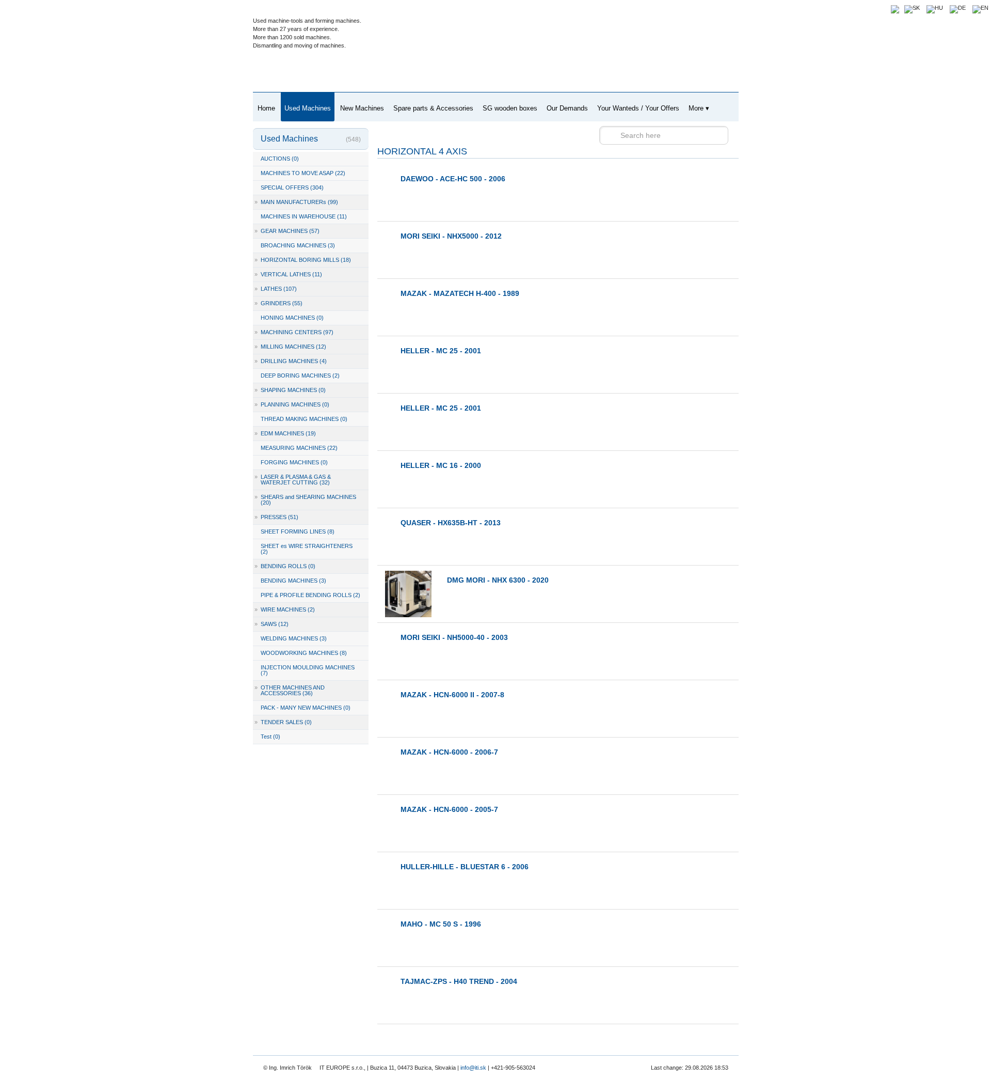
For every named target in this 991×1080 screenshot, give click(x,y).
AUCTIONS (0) (280, 158)
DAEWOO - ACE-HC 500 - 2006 (453, 179)
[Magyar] (935, 8)
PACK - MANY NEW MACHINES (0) (305, 708)
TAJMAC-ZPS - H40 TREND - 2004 (459, 981)
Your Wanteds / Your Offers (638, 108)
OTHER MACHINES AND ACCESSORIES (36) (289, 690)
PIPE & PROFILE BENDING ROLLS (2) (310, 595)
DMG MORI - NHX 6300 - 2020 (498, 580)
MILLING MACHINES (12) (290, 346)
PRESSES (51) (276, 517)
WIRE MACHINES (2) (284, 609)
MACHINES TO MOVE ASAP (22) (303, 173)
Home (266, 108)
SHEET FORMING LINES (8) (297, 531)
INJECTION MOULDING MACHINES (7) (308, 670)
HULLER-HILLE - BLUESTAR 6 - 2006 (465, 867)
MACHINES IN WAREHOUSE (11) (304, 216)
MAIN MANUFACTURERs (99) (296, 202)
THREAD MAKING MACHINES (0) (304, 419)
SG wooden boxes (510, 108)
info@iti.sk (473, 1068)
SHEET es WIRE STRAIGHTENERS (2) (307, 549)
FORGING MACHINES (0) (294, 462)
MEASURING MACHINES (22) (299, 448)
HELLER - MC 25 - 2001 (441, 351)
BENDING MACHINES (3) (293, 580)
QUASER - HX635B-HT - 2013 (451, 523)
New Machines (362, 108)
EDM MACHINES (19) (285, 433)
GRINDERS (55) (278, 303)
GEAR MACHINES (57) (286, 231)
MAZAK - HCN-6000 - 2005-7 (449, 809)
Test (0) (270, 736)
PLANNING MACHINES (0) (291, 404)
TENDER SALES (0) (283, 722)
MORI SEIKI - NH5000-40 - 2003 (454, 637)
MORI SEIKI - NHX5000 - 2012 (451, 236)
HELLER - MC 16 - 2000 (441, 465)
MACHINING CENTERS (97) (293, 332)
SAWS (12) (271, 624)
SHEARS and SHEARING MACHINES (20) (305, 500)
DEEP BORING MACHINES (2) (300, 375)
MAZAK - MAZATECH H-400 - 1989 (460, 293)
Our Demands (567, 108)
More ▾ (699, 108)
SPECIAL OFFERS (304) (292, 187)
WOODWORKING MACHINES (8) (304, 653)
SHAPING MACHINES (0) (290, 390)
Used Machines (307, 108)
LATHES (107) (275, 289)
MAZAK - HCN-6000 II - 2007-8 (452, 695)
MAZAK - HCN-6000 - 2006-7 (449, 752)
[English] (980, 8)
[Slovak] (912, 8)
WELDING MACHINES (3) (294, 638)
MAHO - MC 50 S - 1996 (441, 924)
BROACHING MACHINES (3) (298, 245)
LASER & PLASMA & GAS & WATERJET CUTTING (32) (292, 480)
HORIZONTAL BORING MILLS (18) (302, 260)
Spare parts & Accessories (433, 108)
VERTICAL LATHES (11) (288, 274)
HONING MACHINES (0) (292, 318)
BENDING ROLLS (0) (284, 566)
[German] (957, 8)
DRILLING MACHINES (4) (290, 361)
